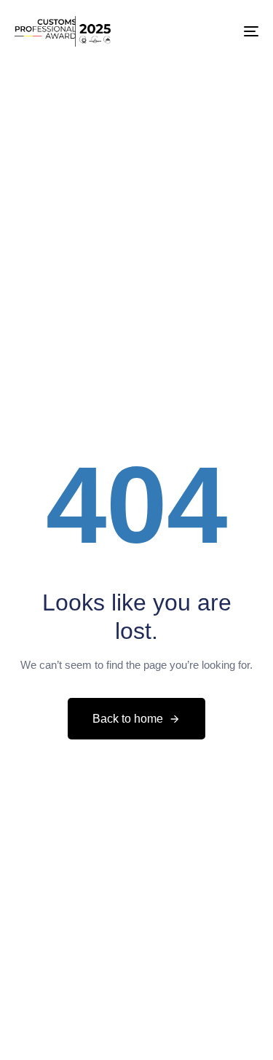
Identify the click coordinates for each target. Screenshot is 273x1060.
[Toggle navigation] (217, 31)
